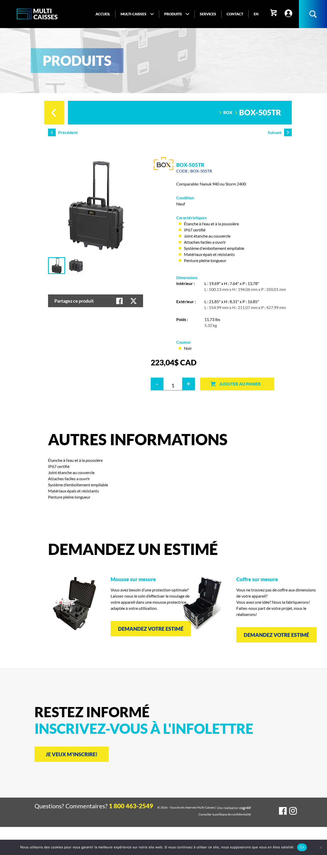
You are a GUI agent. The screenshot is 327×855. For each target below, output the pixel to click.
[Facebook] (283, 811)
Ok (302, 847)
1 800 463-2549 (131, 806)
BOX (227, 112)
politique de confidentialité (233, 814)
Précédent (68, 132)
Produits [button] (173, 14)
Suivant (275, 132)
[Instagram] (293, 811)
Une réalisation (234, 808)
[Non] (320, 847)
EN (256, 14)
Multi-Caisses (206, 807)
